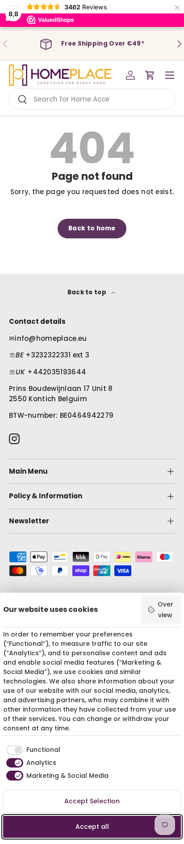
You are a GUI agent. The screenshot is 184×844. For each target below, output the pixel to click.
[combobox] (92, 99)
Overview (165, 609)
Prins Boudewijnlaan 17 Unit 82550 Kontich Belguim (61, 393)
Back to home (92, 228)
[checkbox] (31, 750)
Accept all (92, 826)
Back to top (87, 292)
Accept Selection (92, 801)
